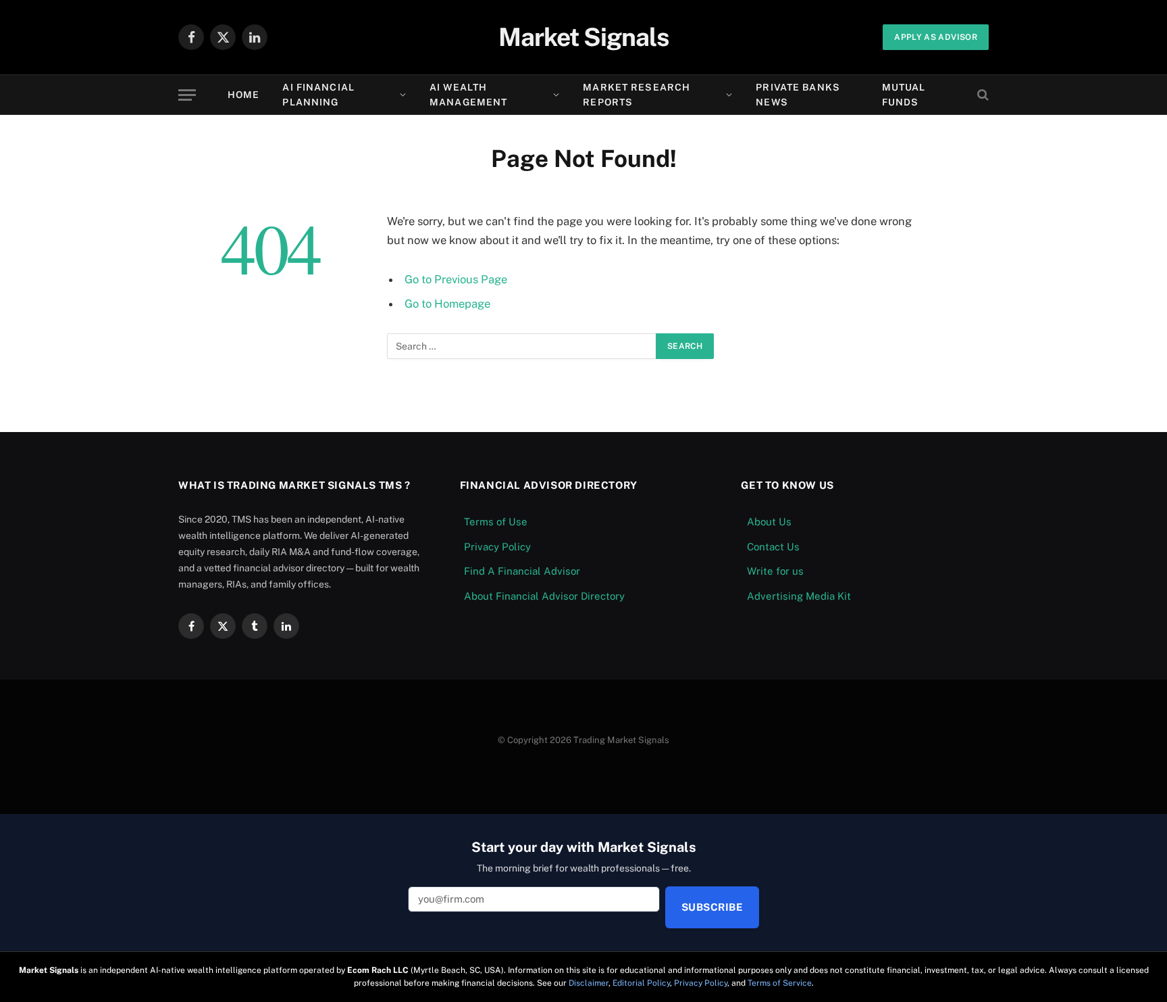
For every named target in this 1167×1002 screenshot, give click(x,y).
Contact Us (773, 546)
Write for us (775, 571)
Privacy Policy (497, 546)
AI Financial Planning (318, 95)
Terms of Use (495, 521)
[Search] (982, 95)
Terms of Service (780, 983)
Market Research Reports (636, 95)
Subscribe (712, 907)
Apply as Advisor (935, 37)
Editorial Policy (641, 983)
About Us (769, 521)
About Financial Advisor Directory (544, 596)
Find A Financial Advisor (522, 571)
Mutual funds (904, 95)
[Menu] (187, 95)
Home (243, 94)
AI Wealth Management (468, 95)
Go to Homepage (447, 303)
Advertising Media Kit (799, 596)
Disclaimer (588, 983)
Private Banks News (798, 95)
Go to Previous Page (456, 279)
